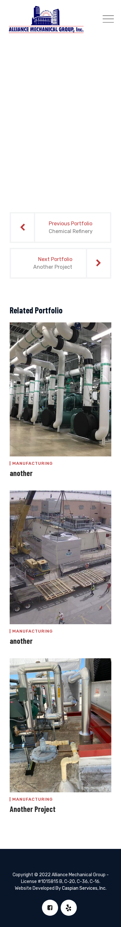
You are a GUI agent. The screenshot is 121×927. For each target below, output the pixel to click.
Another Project (32, 809)
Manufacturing (32, 463)
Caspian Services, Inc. (84, 888)
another (21, 473)
